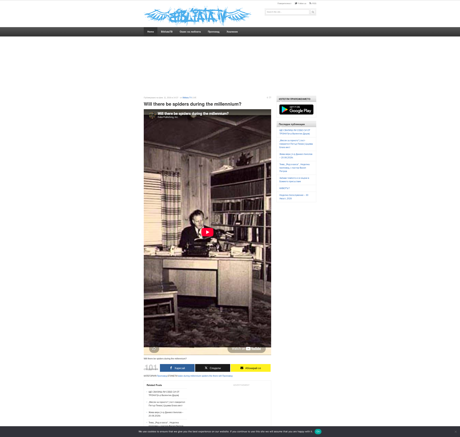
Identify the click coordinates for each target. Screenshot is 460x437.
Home (150, 31)
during (186, 376)
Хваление (232, 31)
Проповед (213, 31)
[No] (455, 431)
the (210, 376)
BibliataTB (166, 31)
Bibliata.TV (187, 97)
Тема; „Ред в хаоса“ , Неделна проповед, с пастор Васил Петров (166, 424)
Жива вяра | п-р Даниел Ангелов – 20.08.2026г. (166, 414)
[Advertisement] (230, 66)
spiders (205, 376)
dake (180, 376)
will (220, 376)
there (215, 376)
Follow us (302, 3)
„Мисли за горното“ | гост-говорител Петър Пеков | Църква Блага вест (167, 404)
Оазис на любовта (190, 31)
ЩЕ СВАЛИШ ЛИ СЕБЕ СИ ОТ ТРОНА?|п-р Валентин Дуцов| (164, 394)
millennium (195, 376)
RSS (314, 3)
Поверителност (284, 3)
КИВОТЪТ (284, 188)
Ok (318, 431)
